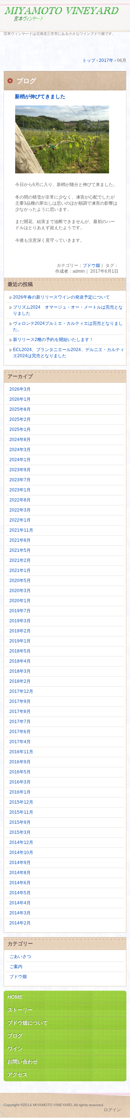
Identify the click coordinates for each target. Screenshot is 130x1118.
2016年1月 (20, 792)
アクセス (17, 1074)
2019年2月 (20, 630)
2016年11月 (21, 751)
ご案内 (15, 966)
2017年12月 (21, 691)
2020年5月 (20, 580)
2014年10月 (21, 852)
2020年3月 (20, 590)
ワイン (14, 1048)
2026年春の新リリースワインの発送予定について (61, 297)
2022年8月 (20, 500)
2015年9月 (20, 822)
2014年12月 (21, 842)
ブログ (14, 1036)
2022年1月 (20, 520)
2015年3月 (20, 832)
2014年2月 (20, 923)
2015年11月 (21, 812)
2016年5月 (20, 771)
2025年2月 (20, 419)
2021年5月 (20, 550)
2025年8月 (20, 409)
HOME (14, 997)
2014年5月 (20, 892)
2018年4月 (20, 661)
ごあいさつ (20, 956)
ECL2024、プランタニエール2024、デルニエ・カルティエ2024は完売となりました (68, 352)
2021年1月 (20, 570)
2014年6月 (20, 882)
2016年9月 (20, 761)
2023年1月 (20, 489)
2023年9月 (20, 469)
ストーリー (19, 1010)
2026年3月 (20, 389)
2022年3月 (20, 510)
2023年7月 (20, 479)
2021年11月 (21, 530)
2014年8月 (20, 872)
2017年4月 (20, 741)
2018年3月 (20, 671)
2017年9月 (20, 701)
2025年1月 (20, 429)
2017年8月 (20, 711)
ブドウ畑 (91, 265)
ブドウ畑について (27, 1023)
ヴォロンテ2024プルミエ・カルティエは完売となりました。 (68, 326)
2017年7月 (20, 721)
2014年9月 (20, 862)
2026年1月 (20, 399)
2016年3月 (20, 782)
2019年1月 (20, 641)
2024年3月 (20, 449)
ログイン (112, 1109)
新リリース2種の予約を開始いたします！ (53, 339)
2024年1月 (20, 459)
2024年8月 (20, 439)
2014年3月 (20, 912)
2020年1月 (20, 600)
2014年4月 (20, 902)
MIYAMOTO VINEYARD (65, 17)
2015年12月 (21, 802)
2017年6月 (20, 731)
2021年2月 (20, 560)
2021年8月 (20, 540)
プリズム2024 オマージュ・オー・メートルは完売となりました (68, 310)
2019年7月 (20, 610)
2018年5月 (20, 651)
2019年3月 (20, 620)
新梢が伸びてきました (40, 96)
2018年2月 (20, 681)
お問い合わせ (22, 1061)
